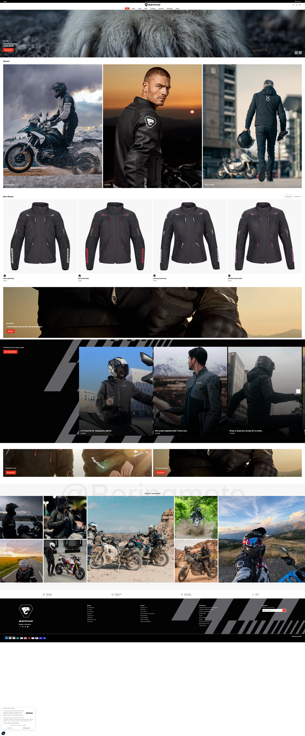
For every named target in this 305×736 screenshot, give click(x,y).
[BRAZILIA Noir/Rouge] (4, 275)
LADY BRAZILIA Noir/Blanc (159, 278)
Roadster (108, 185)
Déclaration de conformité (204, 621)
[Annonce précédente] (134, 1)
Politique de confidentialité (204, 611)
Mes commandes (143, 615)
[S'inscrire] (284, 610)
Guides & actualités (144, 619)
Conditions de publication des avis (206, 609)
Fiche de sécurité (202, 625)
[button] (133, 8)
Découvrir (10, 331)
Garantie (201, 619)
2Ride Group (89, 617)
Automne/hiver (298, 196)
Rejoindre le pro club (91, 619)
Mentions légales (202, 613)
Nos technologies (90, 607)
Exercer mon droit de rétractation (147, 613)
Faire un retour (143, 611)
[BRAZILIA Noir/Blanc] (79, 275)
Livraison (201, 615)
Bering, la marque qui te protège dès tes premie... (246, 431)
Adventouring (9, 185)
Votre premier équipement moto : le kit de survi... (171, 431)
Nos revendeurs (90, 611)
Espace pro (89, 613)
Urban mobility (209, 185)
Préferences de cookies (297, 636)
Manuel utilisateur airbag (204, 623)
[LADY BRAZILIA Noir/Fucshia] (154, 275)
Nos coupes (89, 609)
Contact (5, 1)
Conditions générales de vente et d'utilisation (208, 607)
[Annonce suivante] (170, 1)
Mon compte (143, 609)
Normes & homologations (145, 621)
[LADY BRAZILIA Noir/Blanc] (229, 275)
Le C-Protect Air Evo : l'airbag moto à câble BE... (96, 431)
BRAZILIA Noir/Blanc (8, 278)
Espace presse (90, 615)
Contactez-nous (143, 607)
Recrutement (90, 621)
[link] (47, 594)
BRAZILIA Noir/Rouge (83, 278)
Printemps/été (288, 196)
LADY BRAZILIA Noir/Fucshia (235, 278)
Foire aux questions (144, 617)
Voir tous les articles (10, 352)
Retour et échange (203, 617)
